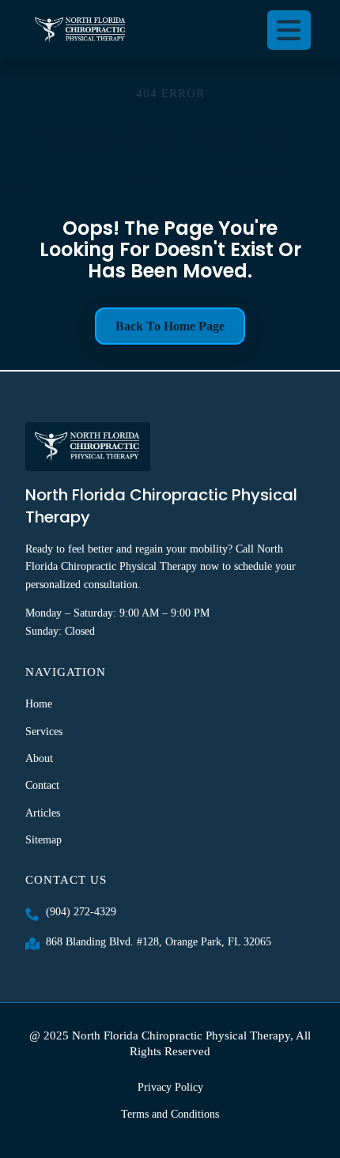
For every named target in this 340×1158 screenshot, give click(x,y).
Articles (42, 813)
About (39, 758)
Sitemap (43, 840)
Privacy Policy (170, 1087)
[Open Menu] (289, 30)
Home (38, 704)
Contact (42, 785)
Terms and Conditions (170, 1114)
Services (43, 731)
